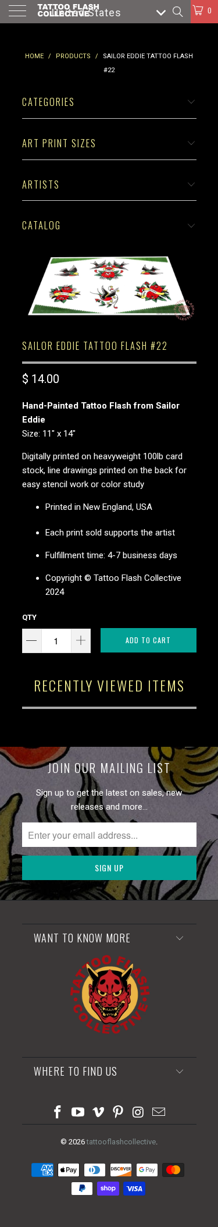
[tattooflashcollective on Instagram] (139, 1113)
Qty (29, 617)
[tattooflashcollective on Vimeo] (98, 1113)
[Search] (177, 12)
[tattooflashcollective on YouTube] (78, 1113)
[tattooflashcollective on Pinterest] (118, 1113)
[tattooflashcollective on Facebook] (58, 1113)
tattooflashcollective (121, 1141)
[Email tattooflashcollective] (158, 1113)
